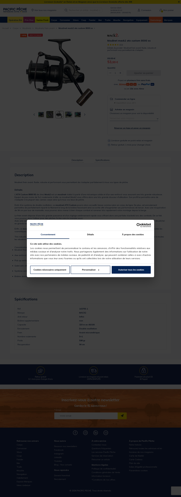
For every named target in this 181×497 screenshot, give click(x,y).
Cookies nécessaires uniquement (50, 270)
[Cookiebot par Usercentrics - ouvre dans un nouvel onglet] (138, 225)
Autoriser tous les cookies (131, 270)
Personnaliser (89, 270)
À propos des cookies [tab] (133, 234)
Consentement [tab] (48, 234)
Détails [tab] (90, 234)
